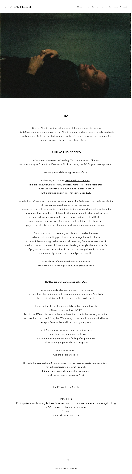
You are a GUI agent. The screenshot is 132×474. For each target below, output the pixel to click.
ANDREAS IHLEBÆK (18, 6)
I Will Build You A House (77, 180)
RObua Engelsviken (78, 265)
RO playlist (62, 387)
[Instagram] (68, 460)
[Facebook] (64, 460)
